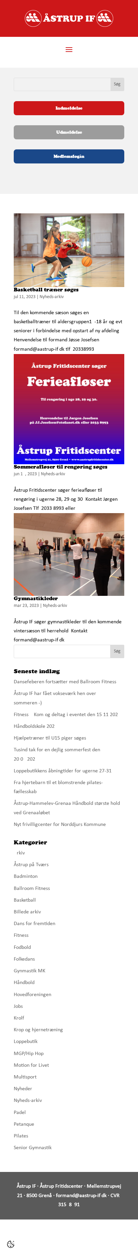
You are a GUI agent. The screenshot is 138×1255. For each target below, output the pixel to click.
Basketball (25, 900)
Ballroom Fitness (32, 888)
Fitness (21, 935)
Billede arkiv (27, 912)
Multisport (25, 1077)
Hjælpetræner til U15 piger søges (50, 738)
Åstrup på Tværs (31, 864)
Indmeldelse (69, 108)
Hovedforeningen (32, 994)
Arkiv (19, 853)
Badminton (26, 876)
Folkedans (24, 959)
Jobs (18, 1006)
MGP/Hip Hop (29, 1053)
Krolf (19, 1018)
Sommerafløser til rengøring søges (61, 467)
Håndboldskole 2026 (35, 726)
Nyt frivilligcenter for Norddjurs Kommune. (60, 824)
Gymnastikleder (36, 598)
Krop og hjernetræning (38, 1030)
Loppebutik (26, 1041)
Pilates (21, 1136)
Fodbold (22, 947)
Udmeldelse (69, 132)
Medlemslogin (69, 156)
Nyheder (23, 1089)
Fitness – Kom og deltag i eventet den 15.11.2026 (67, 714)
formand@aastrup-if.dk (81, 1195)
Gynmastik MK (29, 971)
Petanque (24, 1124)
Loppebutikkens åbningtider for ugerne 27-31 (63, 771)
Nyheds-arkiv (52, 296)
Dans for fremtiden (34, 923)
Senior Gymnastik (33, 1148)
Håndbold (24, 982)
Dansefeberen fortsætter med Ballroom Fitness (65, 682)
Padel (20, 1112)
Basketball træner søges (46, 289)
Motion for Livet (31, 1065)
